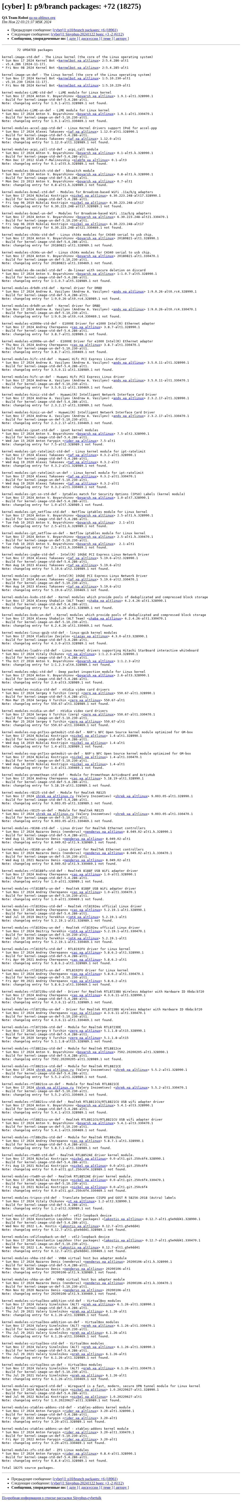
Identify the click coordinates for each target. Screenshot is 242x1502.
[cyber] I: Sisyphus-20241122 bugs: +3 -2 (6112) (87, 34)
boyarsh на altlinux (95, 96)
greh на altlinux (98, 1304)
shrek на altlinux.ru (55, 796)
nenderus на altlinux (104, 831)
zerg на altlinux (98, 693)
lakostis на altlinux (123, 1219)
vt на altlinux (81, 654)
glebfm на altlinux (91, 160)
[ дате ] (72, 38)
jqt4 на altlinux (83, 917)
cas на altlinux (86, 327)
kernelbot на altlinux (78, 60)
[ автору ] (121, 38)
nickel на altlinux (89, 195)
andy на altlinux (128, 291)
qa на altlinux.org (42, 18)
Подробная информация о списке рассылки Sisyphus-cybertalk (51, 1498)
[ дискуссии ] (89, 38)
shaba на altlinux (105, 600)
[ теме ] (107, 38)
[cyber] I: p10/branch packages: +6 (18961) (85, 30)
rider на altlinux (80, 441)
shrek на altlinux (131, 796)
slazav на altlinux (91, 636)
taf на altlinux (82, 131)
